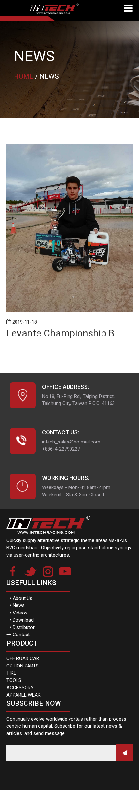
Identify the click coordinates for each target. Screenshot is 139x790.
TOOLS (13, 680)
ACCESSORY (20, 687)
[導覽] (128, 8)
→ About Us (19, 598)
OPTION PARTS (22, 666)
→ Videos (16, 613)
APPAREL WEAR (23, 695)
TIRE (11, 673)
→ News (15, 605)
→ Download (20, 620)
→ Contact (18, 634)
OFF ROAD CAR (22, 658)
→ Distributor (20, 627)
